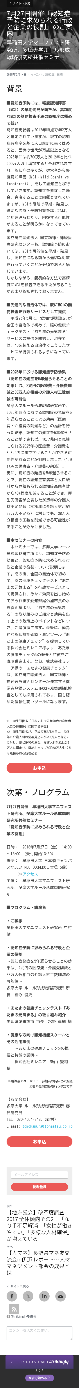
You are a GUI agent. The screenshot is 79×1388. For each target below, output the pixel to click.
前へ (10, 1206)
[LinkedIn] (44, 1296)
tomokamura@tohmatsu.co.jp (47, 1126)
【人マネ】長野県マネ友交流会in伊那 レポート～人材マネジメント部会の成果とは (38, 1262)
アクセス (30, 874)
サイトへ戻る (21, 3)
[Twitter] (28, 1296)
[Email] (60, 1296)
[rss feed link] (14, 1309)
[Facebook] (12, 1296)
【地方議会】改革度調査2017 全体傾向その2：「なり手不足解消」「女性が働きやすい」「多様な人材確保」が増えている (39, 1225)
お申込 (39, 768)
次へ (10, 1246)
